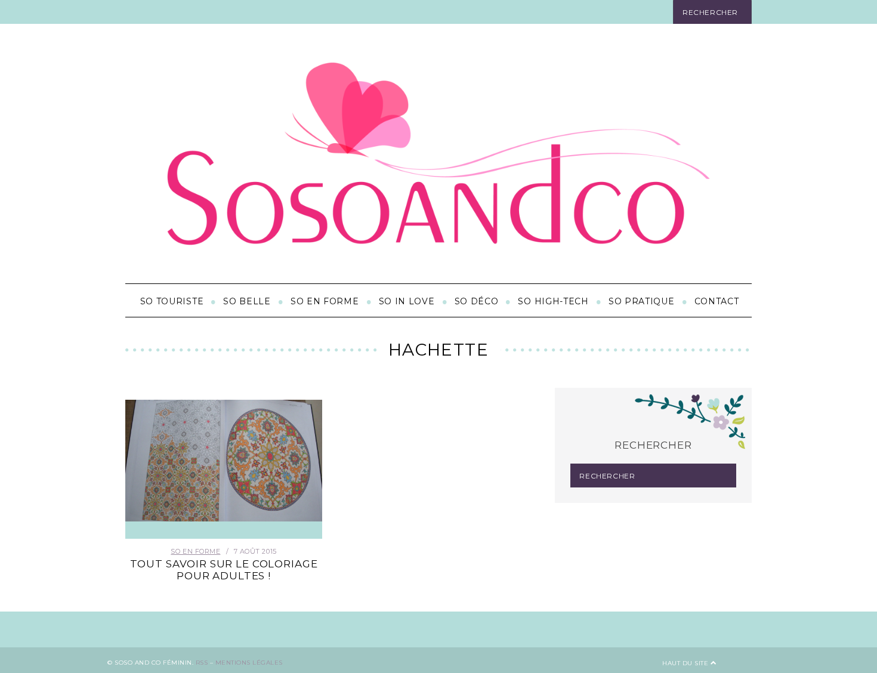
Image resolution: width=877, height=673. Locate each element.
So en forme (325, 301)
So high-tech (553, 301)
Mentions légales (249, 662)
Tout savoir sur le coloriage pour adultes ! (224, 570)
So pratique (642, 301)
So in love (407, 301)
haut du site (686, 663)
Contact (716, 301)
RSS (202, 662)
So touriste (172, 301)
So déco (477, 301)
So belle (247, 301)
